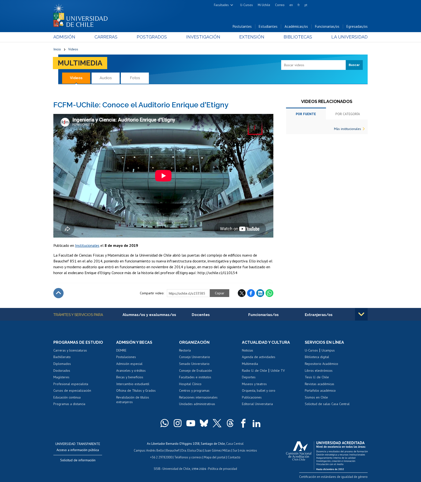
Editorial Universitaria (257, 404)
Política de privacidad (222, 469)
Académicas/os (296, 26)
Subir (58, 293)
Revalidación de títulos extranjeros (132, 399)
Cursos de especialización (72, 390)
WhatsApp (269, 293)
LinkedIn (260, 293)
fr (299, 5)
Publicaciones (252, 397)
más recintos (248, 450)
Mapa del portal (215, 457)
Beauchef (172, 450)
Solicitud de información (78, 460)
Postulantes (242, 26)
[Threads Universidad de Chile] (230, 423)
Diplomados (62, 364)
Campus (139, 450)
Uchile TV (278, 370)
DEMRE (121, 350)
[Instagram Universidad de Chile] (178, 423)
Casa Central (235, 444)
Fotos (135, 78)
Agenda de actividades (258, 357)
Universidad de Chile (176, 469)
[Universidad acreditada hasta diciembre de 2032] (327, 454)
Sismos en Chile (316, 397)
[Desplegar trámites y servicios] (361, 314)
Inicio (57, 49)
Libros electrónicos (319, 370)
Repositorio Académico (321, 364)
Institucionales (87, 245)
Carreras (106, 36)
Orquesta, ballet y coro (258, 390)
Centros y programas (194, 390)
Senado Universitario (194, 364)
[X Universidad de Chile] (217, 423)
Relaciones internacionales (198, 397)
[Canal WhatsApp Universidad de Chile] (164, 423)
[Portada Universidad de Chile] (82, 14)
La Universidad (349, 36)
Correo (280, 5)
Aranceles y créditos (131, 370)
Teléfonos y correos (188, 457)
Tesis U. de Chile (317, 377)
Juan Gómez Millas (218, 450)
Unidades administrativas (197, 404)
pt (306, 5)
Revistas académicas (319, 384)
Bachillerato (62, 357)
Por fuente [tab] (306, 114)
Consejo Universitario (194, 357)
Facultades (221, 5)
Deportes (249, 377)
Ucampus (328, 350)
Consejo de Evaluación (195, 370)
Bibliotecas (298, 36)
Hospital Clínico (190, 384)
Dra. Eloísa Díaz (192, 450)
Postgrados (152, 36)
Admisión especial (129, 364)
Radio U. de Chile (254, 370)
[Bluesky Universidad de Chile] (204, 423)
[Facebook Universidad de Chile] (243, 423)
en (291, 5)
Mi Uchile (264, 5)
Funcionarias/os (327, 26)
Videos (73, 49)
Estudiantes (268, 26)
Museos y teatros (254, 384)
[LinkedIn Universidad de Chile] (256, 423)
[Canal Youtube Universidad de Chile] (191, 423)
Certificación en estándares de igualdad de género (333, 477)
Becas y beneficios (129, 377)
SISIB (157, 469)
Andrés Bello (155, 450)
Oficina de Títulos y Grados (136, 390)
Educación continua (67, 397)
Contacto (234, 457)
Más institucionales (347, 129)
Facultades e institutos (195, 377)
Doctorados (61, 370)
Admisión (64, 36)
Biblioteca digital (317, 357)
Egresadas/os (357, 26)
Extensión (251, 36)
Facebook (251, 293)
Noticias (247, 350)
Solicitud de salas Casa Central (327, 404)
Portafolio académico (320, 390)
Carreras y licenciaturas (70, 350)
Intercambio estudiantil (132, 384)
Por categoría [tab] (347, 114)
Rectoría (185, 350)
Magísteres (61, 377)
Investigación (203, 36)
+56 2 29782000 (161, 457)
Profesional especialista (70, 384)
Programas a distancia (69, 404)
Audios (106, 78)
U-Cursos (246, 5)
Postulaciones (126, 357)
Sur (235, 450)
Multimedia (80, 63)
